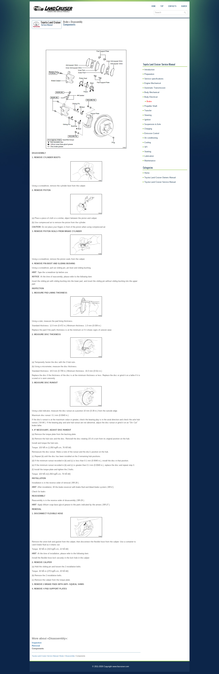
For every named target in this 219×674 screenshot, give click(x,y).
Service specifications (153, 79)
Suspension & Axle (152, 124)
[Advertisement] (86, 39)
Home (154, 6)
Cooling (147, 142)
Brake (62, 656)
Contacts (172, 6)
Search (184, 6)
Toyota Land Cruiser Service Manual (45, 656)
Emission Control (151, 133)
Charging (148, 129)
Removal (36, 646)
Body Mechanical (151, 92)
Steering (148, 115)
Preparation (149, 74)
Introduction (149, 70)
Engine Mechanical (152, 83)
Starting (147, 151)
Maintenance (149, 161)
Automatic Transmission (154, 88)
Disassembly (70, 656)
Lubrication (149, 156)
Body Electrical (150, 97)
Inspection (37, 643)
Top (161, 6)
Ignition (147, 120)
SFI (145, 147)
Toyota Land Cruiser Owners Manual (160, 177)
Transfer (148, 110)
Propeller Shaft (150, 106)
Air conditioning (151, 138)
